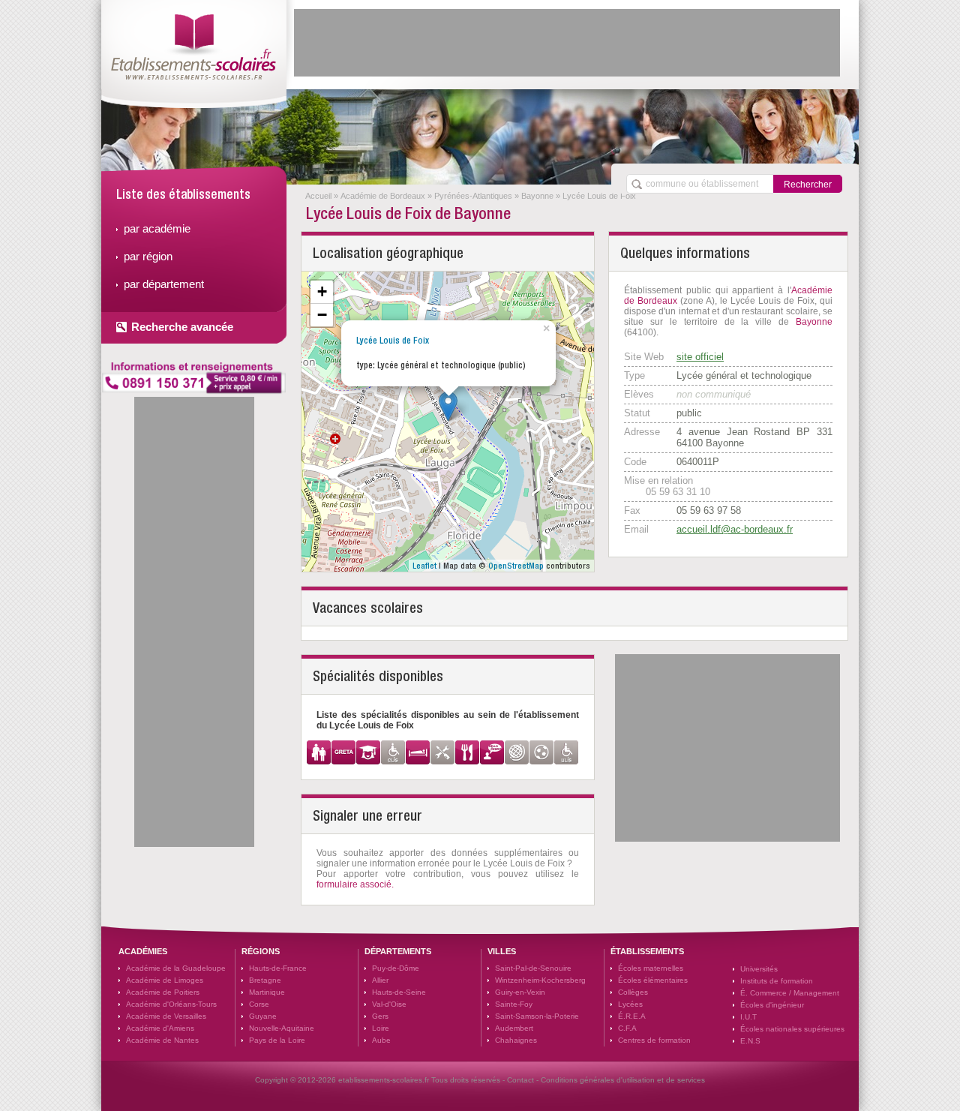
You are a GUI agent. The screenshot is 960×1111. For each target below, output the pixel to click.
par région (148, 256)
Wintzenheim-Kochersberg (540, 980)
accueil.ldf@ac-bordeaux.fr (734, 529)
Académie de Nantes (162, 1040)
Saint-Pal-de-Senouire (533, 968)
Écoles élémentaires (653, 980)
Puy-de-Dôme (395, 968)
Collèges (633, 992)
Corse (259, 1004)
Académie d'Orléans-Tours (171, 1004)
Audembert (514, 1028)
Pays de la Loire (277, 1040)
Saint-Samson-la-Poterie (537, 1016)
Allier (380, 980)
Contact (520, 1080)
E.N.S (750, 1041)
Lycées (630, 1004)
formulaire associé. (355, 884)
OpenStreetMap (516, 565)
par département (164, 284)
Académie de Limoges (164, 980)
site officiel (700, 356)
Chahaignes (516, 1040)
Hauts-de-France (278, 968)
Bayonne (537, 195)
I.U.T (748, 1017)
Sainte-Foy (513, 1004)
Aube (381, 1040)
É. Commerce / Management (789, 993)
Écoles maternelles (650, 968)
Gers (380, 1016)
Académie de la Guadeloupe (176, 968)
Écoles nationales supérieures (792, 1029)
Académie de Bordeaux (382, 195)
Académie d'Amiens (160, 1028)
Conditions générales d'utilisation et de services (623, 1080)
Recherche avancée (182, 326)
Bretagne (265, 980)
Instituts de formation (776, 981)
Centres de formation (654, 1040)
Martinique (267, 992)
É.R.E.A (632, 1016)
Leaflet (424, 565)
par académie (157, 228)
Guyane (263, 1016)
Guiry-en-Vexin (520, 992)
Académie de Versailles (166, 1016)
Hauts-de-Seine (399, 992)
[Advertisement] (567, 43)
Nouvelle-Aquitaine (281, 1028)
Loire (380, 1028)
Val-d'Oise (389, 1004)
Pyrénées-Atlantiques (473, 195)
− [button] (322, 314)
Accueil (318, 195)
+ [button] (322, 291)
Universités (759, 969)
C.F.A (627, 1028)
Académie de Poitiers (163, 992)
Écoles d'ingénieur (772, 1005)
